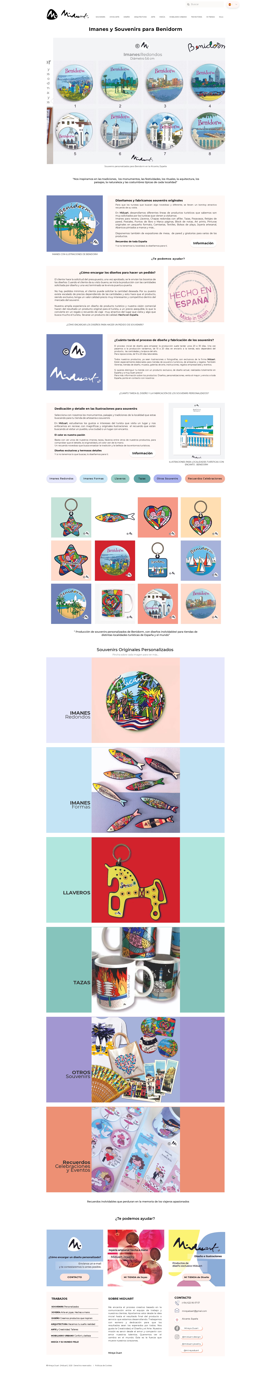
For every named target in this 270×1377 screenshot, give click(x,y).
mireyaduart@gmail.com (194, 1311)
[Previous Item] (52, 101)
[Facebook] (177, 1328)
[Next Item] (220, 101)
